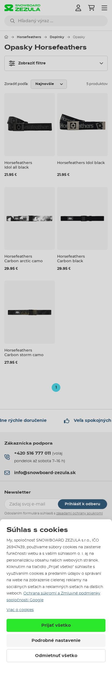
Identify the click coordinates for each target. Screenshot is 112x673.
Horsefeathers (29, 37)
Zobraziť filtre (32, 63)
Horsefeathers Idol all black (18, 165)
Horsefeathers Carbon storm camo (23, 352)
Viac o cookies (20, 610)
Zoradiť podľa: (16, 84)
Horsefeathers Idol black (81, 162)
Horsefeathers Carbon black (71, 258)
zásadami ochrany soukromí (79, 513)
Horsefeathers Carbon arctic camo (23, 258)
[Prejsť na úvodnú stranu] (6, 37)
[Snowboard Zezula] (22, 7)
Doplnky (57, 37)
